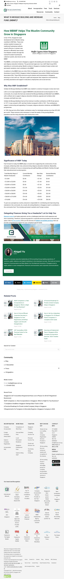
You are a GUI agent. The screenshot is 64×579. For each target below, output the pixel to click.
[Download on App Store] (56, 461)
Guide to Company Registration (7, 442)
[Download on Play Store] (56, 465)
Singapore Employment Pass (19, 447)
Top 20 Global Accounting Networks (57, 515)
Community (8, 357)
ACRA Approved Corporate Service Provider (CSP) (17, 521)
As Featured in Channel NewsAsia (37, 539)
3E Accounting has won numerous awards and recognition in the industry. (43, 451)
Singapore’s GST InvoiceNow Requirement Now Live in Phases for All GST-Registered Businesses (30, 397)
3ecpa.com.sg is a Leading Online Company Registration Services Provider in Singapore (43, 435)
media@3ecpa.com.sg (15, 383)
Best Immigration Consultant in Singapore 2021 (57, 496)
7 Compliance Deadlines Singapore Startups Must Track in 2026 (23, 403)
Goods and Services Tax (31, 444)
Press (7, 368)
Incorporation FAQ (7, 448)
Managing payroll (9, 216)
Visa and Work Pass (19, 433)
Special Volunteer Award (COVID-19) (47, 515)
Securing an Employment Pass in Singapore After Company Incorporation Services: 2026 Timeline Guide (51, 334)
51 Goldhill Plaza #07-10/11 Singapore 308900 (55, 433)
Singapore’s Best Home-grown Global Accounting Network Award (47, 498)
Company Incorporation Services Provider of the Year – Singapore (37, 495)
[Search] (59, 5)
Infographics (9, 372)
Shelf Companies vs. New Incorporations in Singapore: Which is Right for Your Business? (21, 304)
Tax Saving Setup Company (30, 451)
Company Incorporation (7, 428)
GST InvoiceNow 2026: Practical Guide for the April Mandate (20, 332)
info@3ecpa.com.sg (10, 1)
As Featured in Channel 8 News (27, 538)
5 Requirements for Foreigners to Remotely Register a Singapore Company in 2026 (29, 409)
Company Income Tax (31, 433)
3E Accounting (16, 220)
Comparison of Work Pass (20, 428)
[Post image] (8, 303)
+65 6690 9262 (22, 1)
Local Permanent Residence (19, 440)
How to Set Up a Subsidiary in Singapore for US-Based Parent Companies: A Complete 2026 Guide (52, 316)
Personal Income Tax (31, 439)
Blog (6, 361)
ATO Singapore (7, 516)
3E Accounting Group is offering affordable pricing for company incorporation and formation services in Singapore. (43, 468)
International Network (7, 495)
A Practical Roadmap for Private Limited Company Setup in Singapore (51, 303)
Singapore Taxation (30, 428)
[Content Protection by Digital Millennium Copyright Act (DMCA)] (7, 577)
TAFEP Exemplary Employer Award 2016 (17, 497)
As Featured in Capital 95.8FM (17, 538)
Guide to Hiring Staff (19, 454)
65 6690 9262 (10, 385)
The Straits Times (57, 536)
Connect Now (9, 271)
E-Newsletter (9, 365)
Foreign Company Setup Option (7, 434)
